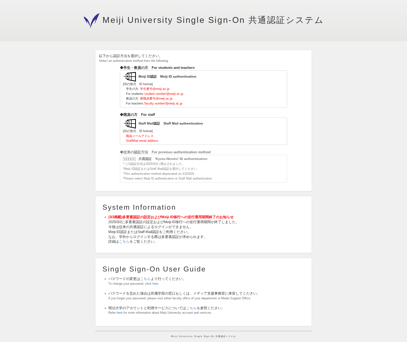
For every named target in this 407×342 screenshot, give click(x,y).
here (155, 283)
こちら (124, 241)
